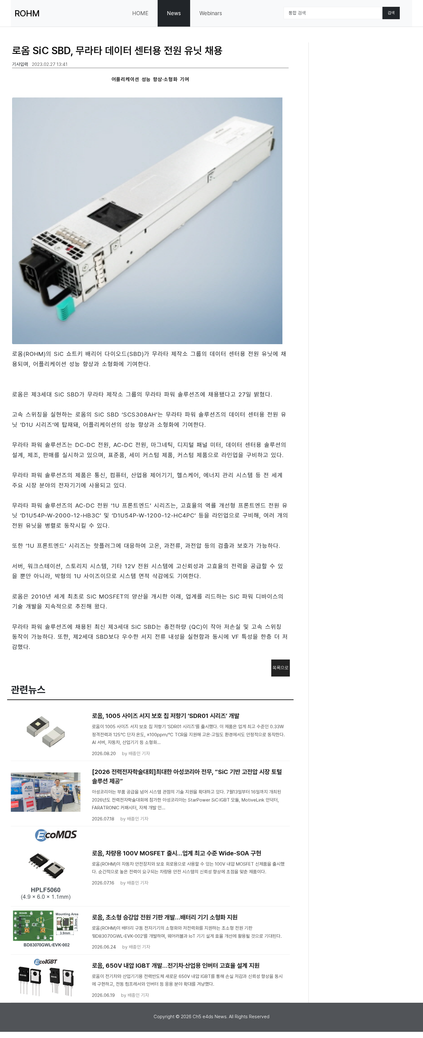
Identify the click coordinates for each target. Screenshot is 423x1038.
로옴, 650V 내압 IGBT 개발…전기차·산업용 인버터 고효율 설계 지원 (175, 965)
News (174, 13)
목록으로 (281, 668)
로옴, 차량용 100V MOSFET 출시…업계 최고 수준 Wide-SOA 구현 (176, 853)
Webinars (210, 13)
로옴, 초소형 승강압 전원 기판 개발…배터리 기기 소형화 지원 (165, 917)
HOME (140, 13)
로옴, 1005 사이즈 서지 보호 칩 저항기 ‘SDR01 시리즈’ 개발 (165, 716)
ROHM (27, 13)
